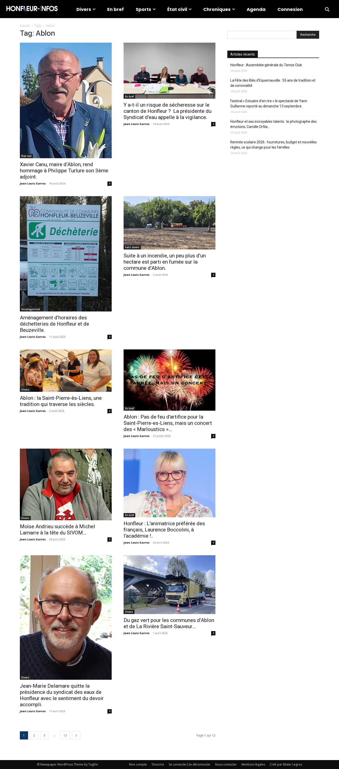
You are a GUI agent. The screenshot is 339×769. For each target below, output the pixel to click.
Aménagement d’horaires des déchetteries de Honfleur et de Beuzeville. (54, 324)
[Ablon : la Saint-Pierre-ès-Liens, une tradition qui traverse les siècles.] (66, 370)
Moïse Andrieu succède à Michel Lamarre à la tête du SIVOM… (57, 529)
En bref (129, 96)
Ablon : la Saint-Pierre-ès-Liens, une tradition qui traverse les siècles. (61, 401)
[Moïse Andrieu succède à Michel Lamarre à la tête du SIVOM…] (66, 484)
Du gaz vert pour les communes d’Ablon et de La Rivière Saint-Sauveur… (169, 623)
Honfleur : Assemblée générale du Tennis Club (266, 65)
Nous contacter (226, 764)
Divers (25, 389)
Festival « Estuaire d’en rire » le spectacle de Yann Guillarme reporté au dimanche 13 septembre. (268, 103)
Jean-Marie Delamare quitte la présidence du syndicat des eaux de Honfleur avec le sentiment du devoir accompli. (62, 695)
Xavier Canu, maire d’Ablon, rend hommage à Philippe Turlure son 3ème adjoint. (64, 170)
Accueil (25, 26)
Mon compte (138, 764)
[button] (327, 9)
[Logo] (32, 9)
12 (65, 735)
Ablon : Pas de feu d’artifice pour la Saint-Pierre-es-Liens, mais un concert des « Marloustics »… (168, 423)
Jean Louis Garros (33, 183)
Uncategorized (30, 309)
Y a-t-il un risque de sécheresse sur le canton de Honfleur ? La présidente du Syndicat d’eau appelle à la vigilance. (167, 111)
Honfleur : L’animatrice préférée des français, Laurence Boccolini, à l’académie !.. (164, 530)
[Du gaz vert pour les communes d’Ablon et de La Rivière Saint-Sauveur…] (169, 584)
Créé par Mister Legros (286, 764)
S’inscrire (158, 764)
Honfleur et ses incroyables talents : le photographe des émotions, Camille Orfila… (273, 124)
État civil (26, 156)
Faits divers (132, 247)
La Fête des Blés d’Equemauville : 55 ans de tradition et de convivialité (272, 83)
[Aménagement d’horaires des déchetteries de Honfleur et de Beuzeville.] (66, 253)
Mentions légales (253, 764)
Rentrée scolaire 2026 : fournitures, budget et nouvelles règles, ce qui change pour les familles (273, 144)
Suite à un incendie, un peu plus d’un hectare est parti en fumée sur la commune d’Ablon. (165, 262)
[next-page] (76, 735)
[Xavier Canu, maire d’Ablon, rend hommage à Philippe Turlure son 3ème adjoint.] (66, 100)
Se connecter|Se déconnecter (189, 764)
